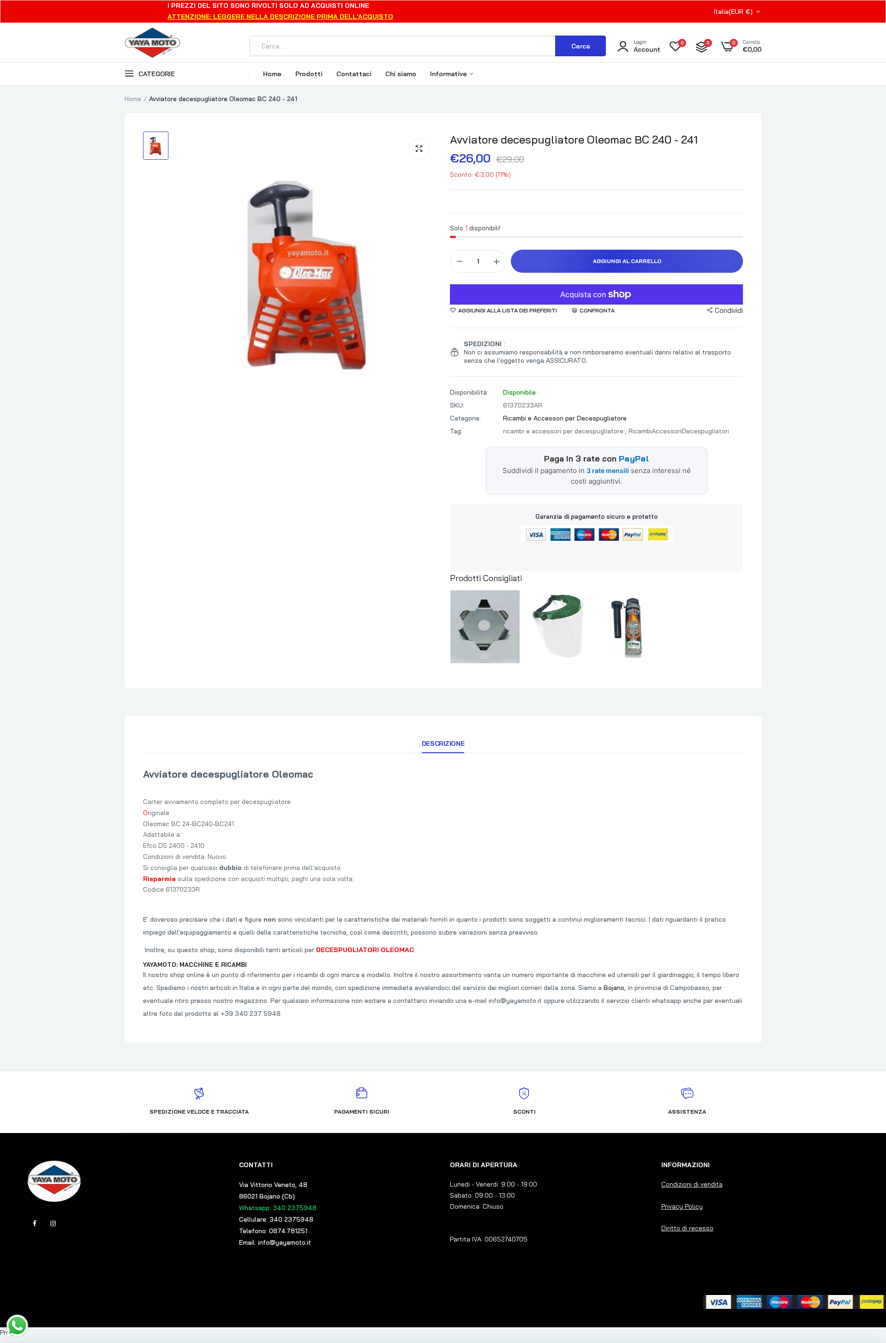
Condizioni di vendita (692, 1184)
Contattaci (353, 74)
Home (272, 74)
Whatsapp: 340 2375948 (278, 1208)
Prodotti (309, 74)
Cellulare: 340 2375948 (276, 1219)
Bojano (614, 987)
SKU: (457, 405)
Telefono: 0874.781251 (273, 1231)
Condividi (729, 310)
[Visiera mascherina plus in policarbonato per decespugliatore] (558, 627)
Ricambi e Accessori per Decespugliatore (565, 418)
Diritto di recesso (687, 1228)
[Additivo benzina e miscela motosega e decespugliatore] (631, 627)
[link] (860, 1276)
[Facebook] (35, 1223)
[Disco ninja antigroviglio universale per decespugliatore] (485, 627)
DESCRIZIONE (443, 743)
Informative (449, 74)
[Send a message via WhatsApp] (17, 1325)
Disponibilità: (469, 392)
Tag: (456, 431)
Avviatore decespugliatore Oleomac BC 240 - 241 (574, 139)
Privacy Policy (682, 1206)
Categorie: (465, 418)
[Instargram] (53, 1223)
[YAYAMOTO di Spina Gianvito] (152, 46)
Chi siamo (400, 74)
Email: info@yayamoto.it (275, 1242)
